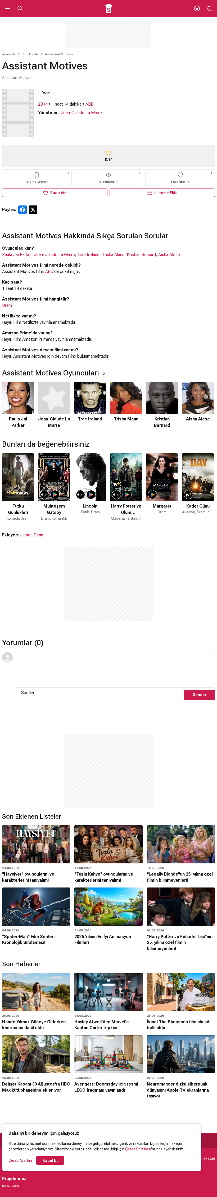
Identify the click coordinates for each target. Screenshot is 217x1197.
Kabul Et (50, 1160)
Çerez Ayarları (20, 1160)
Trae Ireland (88, 254)
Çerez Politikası (138, 1149)
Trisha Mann (113, 254)
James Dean (31, 534)
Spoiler (27, 692)
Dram (46, 93)
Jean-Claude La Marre (81, 112)
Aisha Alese (169, 254)
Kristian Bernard (141, 254)
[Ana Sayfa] (108, 8)
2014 (43, 104)
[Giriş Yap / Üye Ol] (197, 8)
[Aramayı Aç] (20, 8)
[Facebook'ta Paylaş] (22, 209)
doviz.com (10, 1185)
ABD (89, 104)
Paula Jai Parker (16, 254)
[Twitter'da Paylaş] (33, 209)
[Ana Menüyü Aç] (7, 8)
